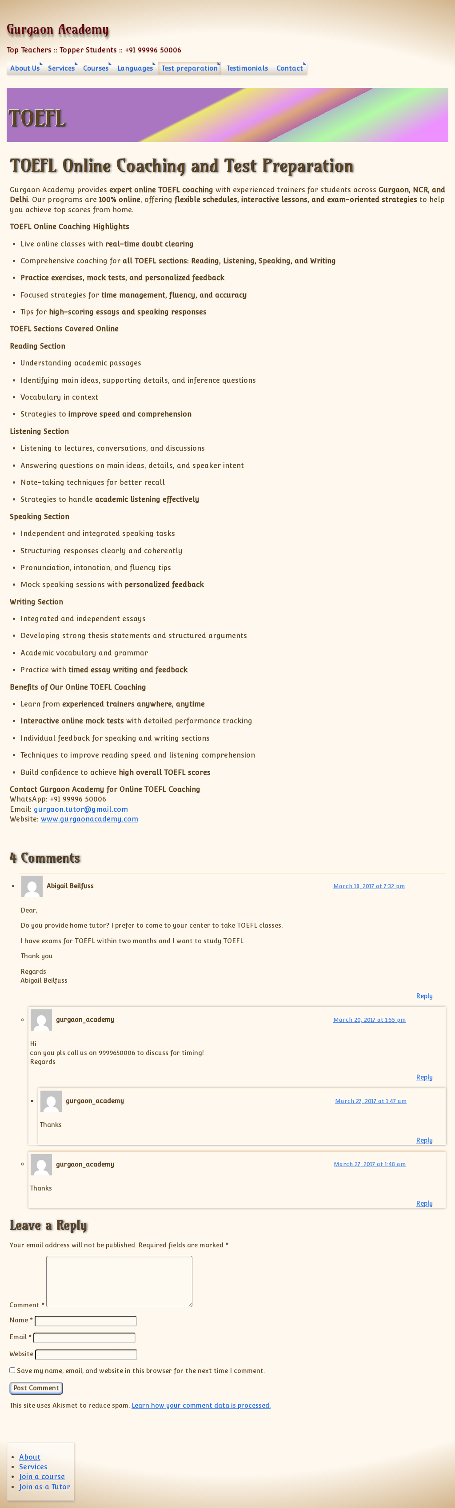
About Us (25, 68)
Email (20, 1337)
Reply (424, 996)
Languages (135, 68)
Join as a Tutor (44, 1487)
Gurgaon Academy (58, 29)
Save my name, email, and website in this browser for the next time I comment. (141, 1370)
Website (21, 1353)
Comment (26, 1305)
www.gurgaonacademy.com (89, 819)
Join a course (42, 1476)
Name (21, 1320)
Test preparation (189, 68)
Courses (95, 68)
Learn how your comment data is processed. (201, 1405)
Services (61, 68)
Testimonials (247, 68)
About (29, 1457)
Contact (289, 68)
